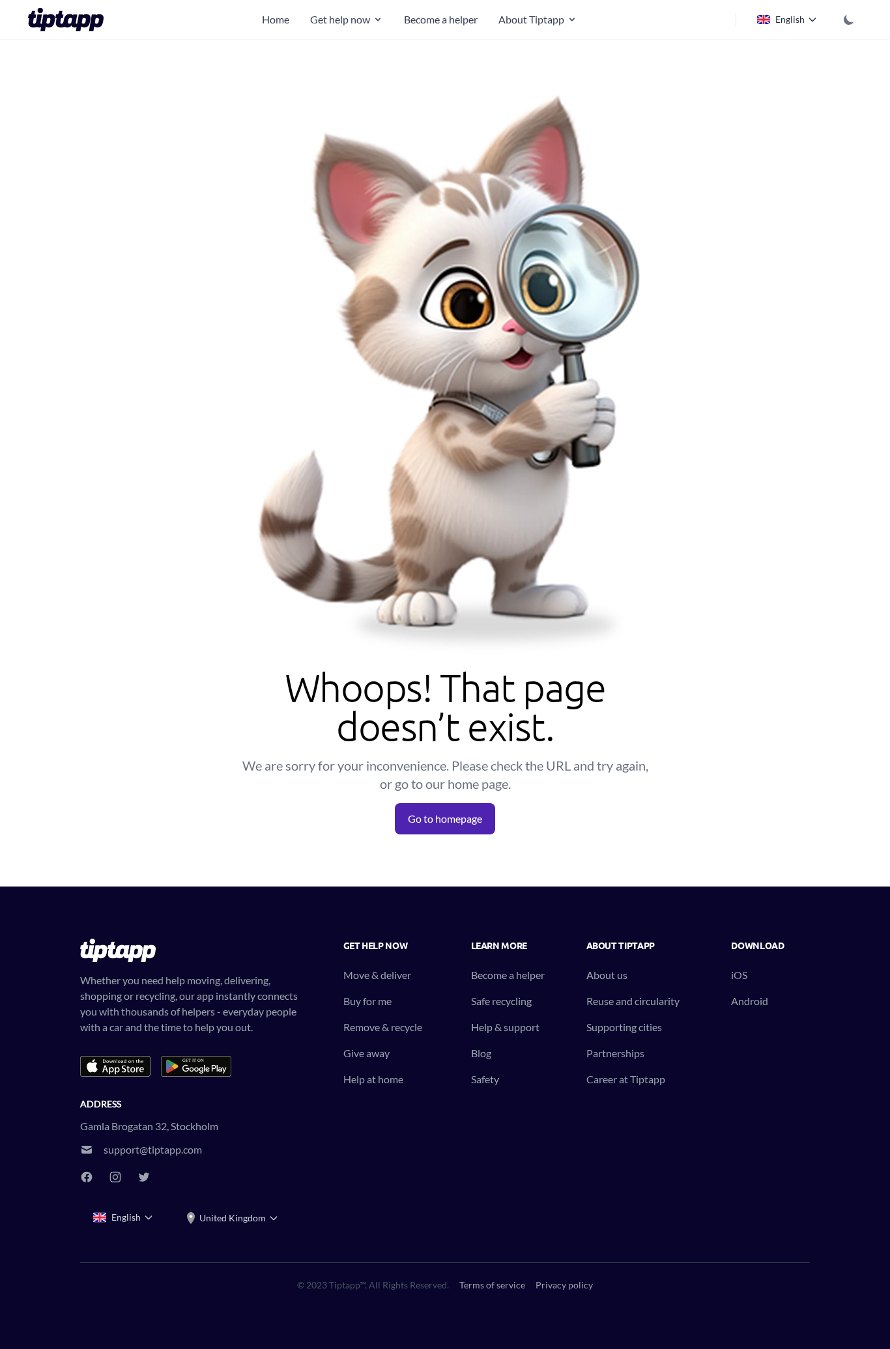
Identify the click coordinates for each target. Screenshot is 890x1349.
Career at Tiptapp (625, 1079)
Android (749, 1001)
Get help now (340, 19)
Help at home (373, 1079)
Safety (485, 1079)
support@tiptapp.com (153, 1149)
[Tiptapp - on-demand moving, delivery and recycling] (69, 19)
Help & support (505, 1027)
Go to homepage (445, 818)
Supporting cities (624, 1027)
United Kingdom (232, 1217)
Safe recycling (501, 1001)
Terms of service (492, 1284)
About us (606, 975)
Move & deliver (377, 975)
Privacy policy (564, 1284)
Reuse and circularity (633, 1001)
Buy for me (367, 1001)
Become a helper (441, 19)
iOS (739, 975)
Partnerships (615, 1053)
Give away (366, 1053)
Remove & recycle (382, 1027)
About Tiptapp (531, 19)
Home (275, 19)
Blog (481, 1053)
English (790, 19)
